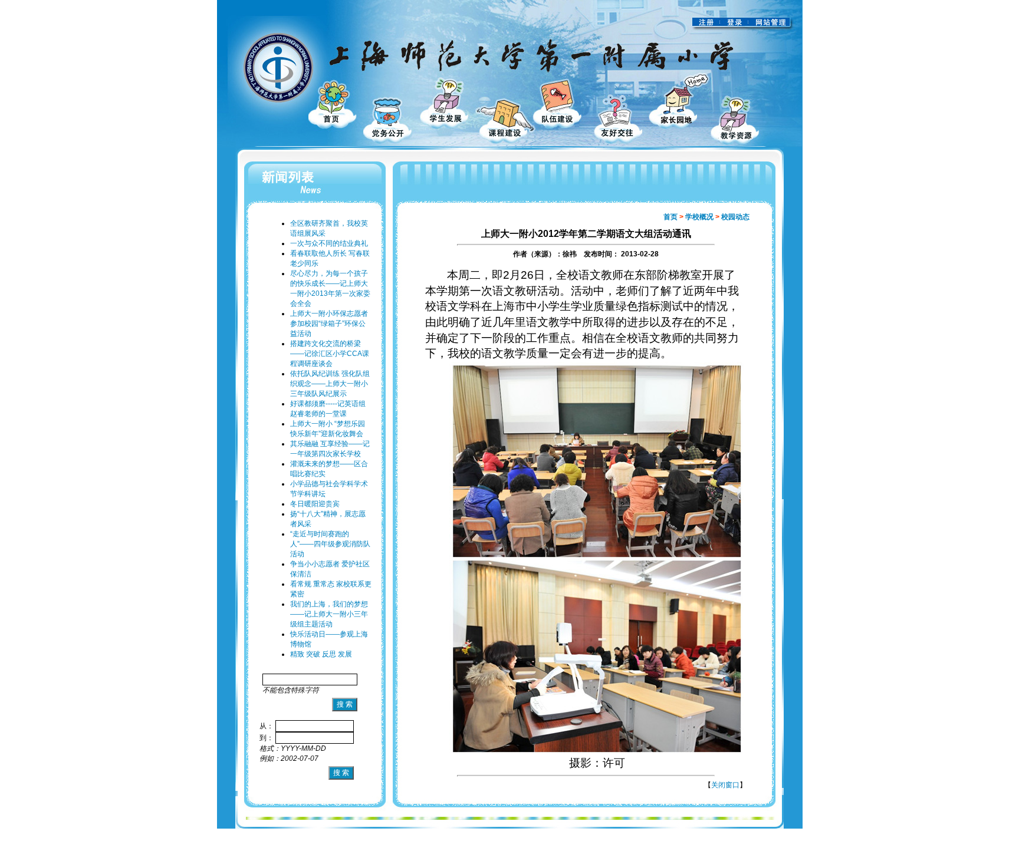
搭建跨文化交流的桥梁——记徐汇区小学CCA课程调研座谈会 (329, 353)
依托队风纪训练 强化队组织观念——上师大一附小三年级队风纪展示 (330, 384)
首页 (670, 217)
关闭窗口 (725, 785)
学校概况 (699, 217)
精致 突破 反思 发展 (321, 654)
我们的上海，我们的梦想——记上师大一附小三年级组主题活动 (329, 614)
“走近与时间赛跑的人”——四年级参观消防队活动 (330, 544)
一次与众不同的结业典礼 (329, 243)
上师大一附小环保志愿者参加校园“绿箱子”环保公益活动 (329, 323)
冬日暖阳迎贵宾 (315, 504)
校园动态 (735, 217)
